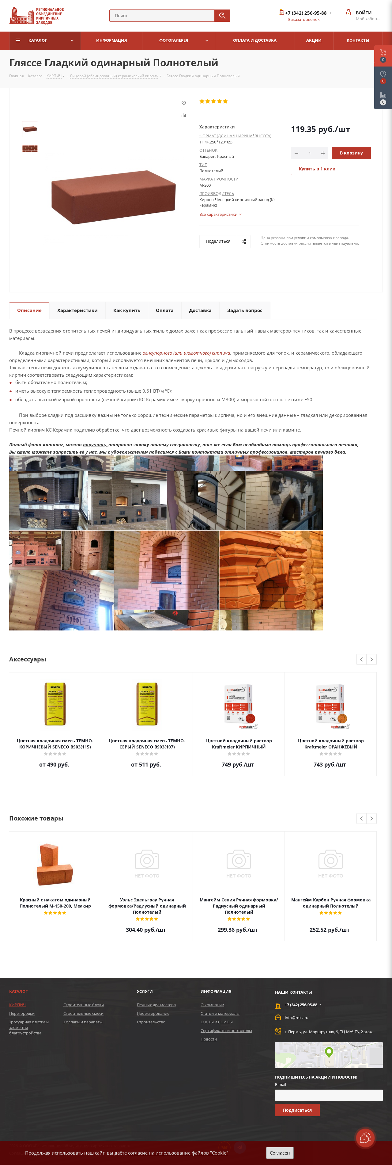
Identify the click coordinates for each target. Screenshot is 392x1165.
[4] (220, 101)
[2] (208, 101)
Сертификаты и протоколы (226, 1030)
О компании (212, 1004)
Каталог (18, 991)
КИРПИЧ (17, 1004)
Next (372, 659)
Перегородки (22, 1013)
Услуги (145, 991)
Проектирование (153, 1013)
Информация (216, 991)
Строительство (151, 1022)
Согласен (280, 1153)
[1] (202, 101)
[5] (225, 101)
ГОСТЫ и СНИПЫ (217, 1022)
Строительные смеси (83, 1013)
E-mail (280, 1084)
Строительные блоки (83, 1004)
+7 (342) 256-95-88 (306, 13)
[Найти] (222, 16)
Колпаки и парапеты (83, 1022)
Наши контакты (293, 992)
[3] (214, 101)
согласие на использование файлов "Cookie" (178, 1153)
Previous (362, 659)
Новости (209, 1039)
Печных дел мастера (156, 1004)
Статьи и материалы (220, 1013)
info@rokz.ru (296, 1017)
